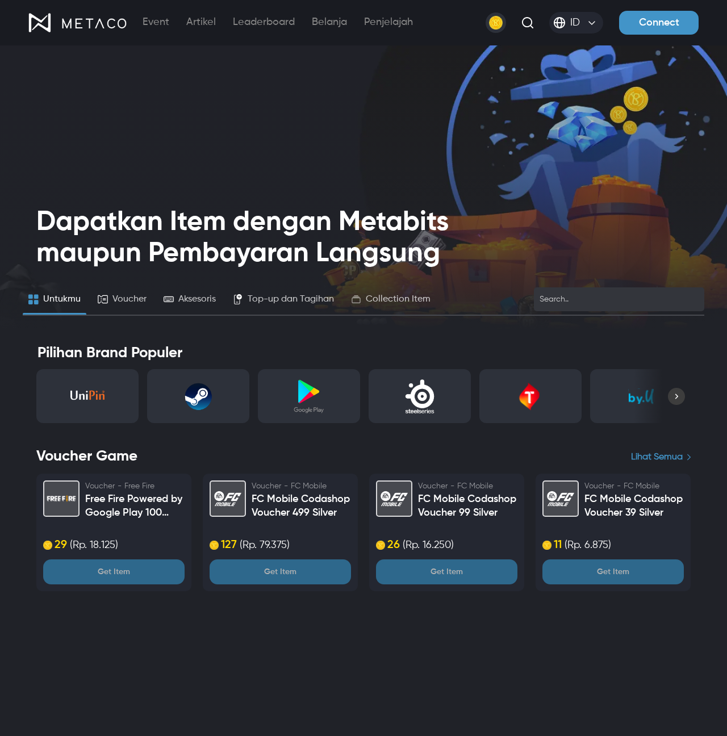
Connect (659, 23)
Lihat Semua (657, 457)
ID (575, 23)
